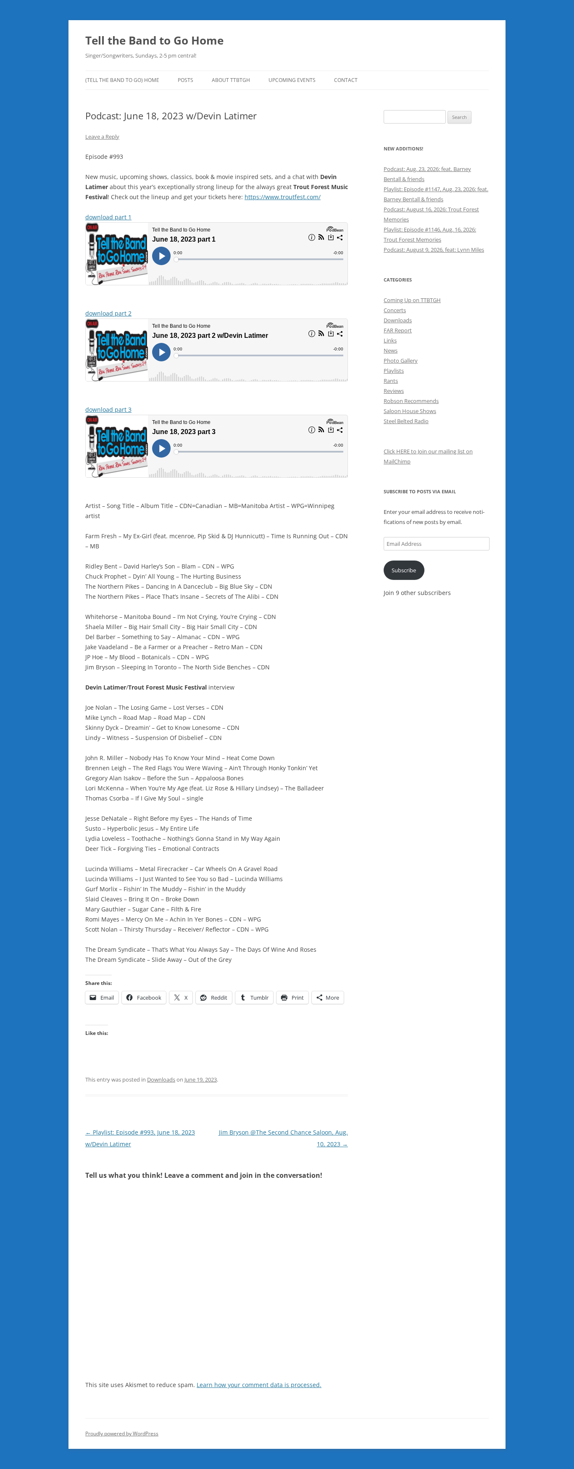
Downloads (161, 1079)
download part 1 (108, 217)
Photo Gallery (401, 360)
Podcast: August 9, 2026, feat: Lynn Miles (434, 249)
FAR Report (398, 330)
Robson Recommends (411, 401)
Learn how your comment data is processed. (259, 1385)
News (391, 350)
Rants (391, 380)
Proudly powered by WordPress (121, 1433)
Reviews (394, 391)
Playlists (394, 370)
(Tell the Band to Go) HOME (122, 80)
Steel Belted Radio (406, 421)
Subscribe (404, 570)
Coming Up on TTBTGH (412, 300)
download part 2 (108, 313)
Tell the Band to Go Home (154, 40)
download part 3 (108, 409)
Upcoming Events (292, 80)
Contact (346, 80)
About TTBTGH (231, 80)
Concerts (395, 310)
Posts (185, 80)
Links (390, 340)
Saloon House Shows (410, 411)
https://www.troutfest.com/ (283, 197)
